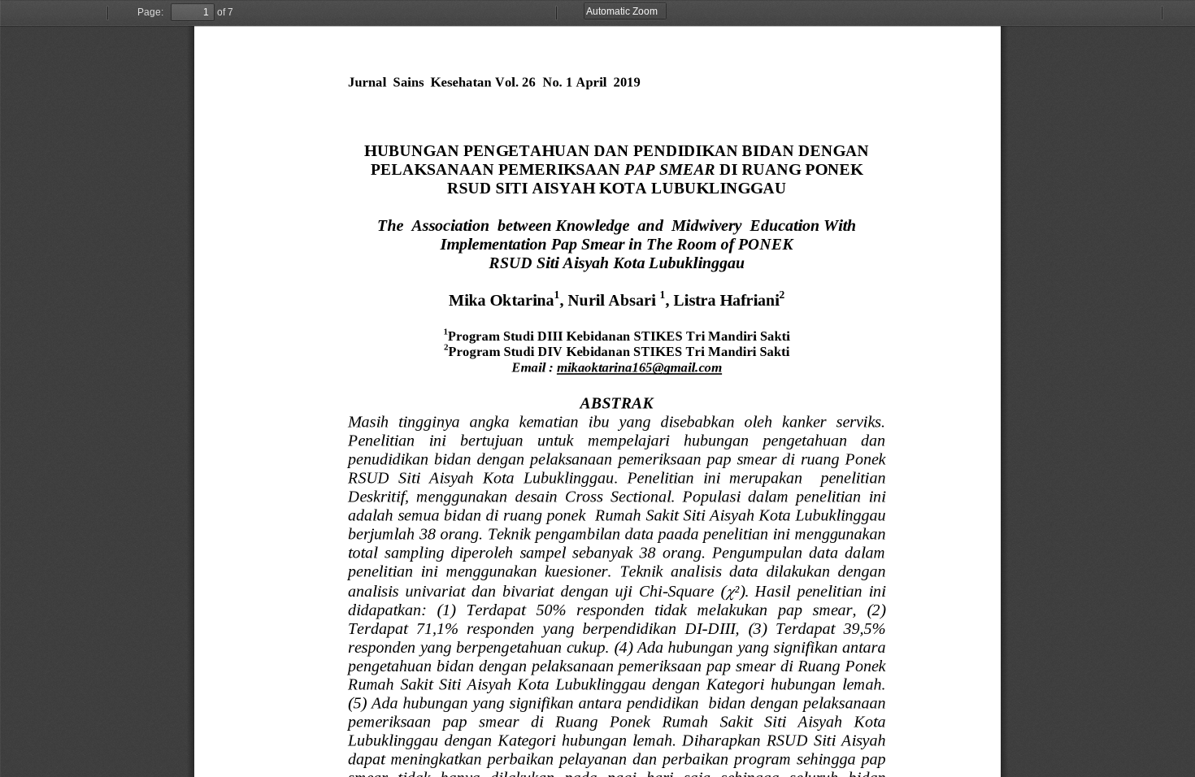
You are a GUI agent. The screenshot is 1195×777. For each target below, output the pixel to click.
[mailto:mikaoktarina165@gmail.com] (639, 367)
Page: (150, 12)
